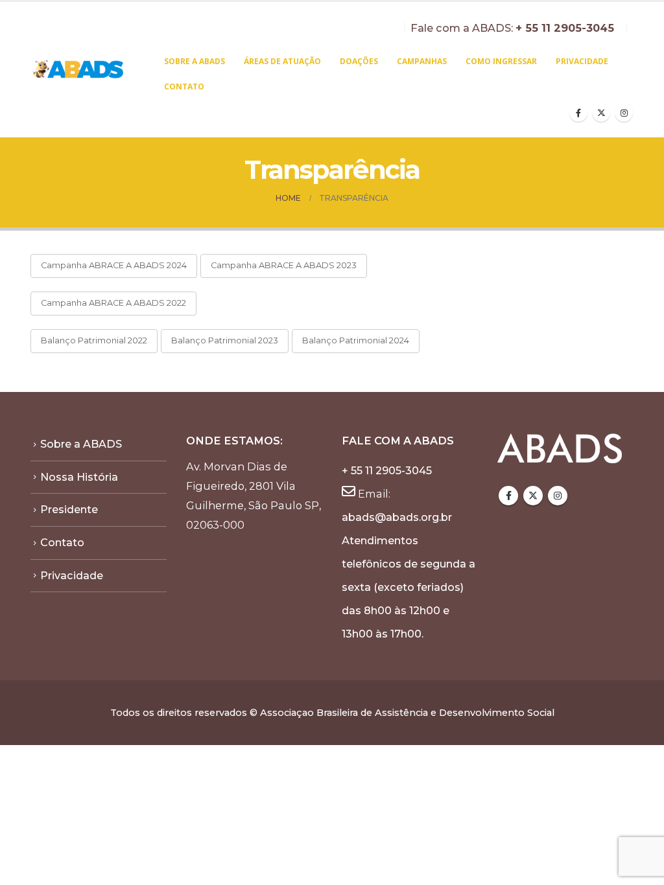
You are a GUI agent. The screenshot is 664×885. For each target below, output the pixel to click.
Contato (184, 86)
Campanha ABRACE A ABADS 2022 (113, 303)
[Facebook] (578, 113)
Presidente (69, 509)
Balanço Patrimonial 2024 (355, 340)
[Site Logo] (78, 69)
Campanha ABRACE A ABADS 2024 (114, 265)
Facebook (508, 495)
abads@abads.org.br (397, 517)
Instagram (557, 495)
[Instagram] (624, 113)
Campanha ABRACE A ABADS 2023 (284, 265)
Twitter (533, 495)
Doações (359, 61)
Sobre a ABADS (194, 61)
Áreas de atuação (282, 61)
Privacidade (582, 61)
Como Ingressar (501, 61)
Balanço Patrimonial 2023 (224, 340)
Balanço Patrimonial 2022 (94, 340)
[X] (601, 113)
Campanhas (422, 61)
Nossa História (79, 476)
